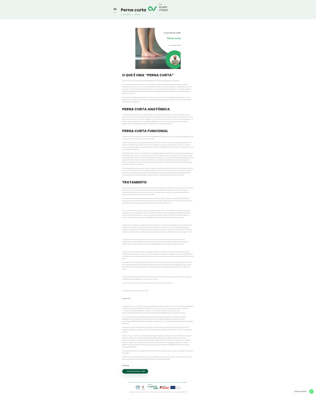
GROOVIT (183, 392)
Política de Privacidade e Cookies (140, 382)
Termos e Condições (180, 382)
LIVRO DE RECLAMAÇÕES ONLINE (162, 382)
